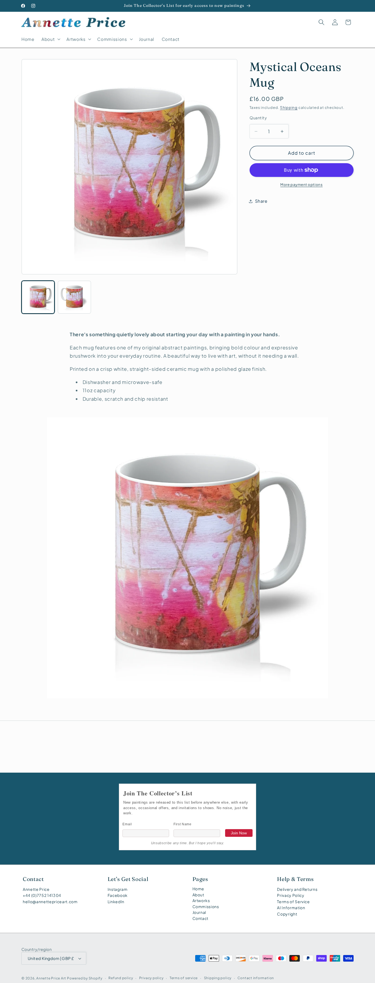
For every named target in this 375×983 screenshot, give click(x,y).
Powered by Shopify (84, 978)
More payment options (301, 184)
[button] (50, 39)
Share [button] (261, 201)
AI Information (291, 907)
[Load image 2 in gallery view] (74, 297)
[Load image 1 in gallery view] (38, 297)
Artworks (201, 900)
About (198, 894)
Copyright (287, 913)
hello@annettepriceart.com (50, 901)
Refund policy (120, 977)
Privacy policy (151, 977)
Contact (200, 918)
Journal (199, 912)
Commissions (205, 906)
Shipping (289, 107)
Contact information (255, 977)
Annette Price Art (51, 978)
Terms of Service (293, 901)
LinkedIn (116, 901)
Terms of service (184, 977)
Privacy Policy (290, 895)
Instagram (118, 889)
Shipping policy (218, 977)
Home (198, 888)
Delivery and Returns (297, 889)
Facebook (118, 895)
